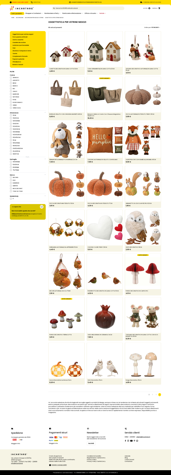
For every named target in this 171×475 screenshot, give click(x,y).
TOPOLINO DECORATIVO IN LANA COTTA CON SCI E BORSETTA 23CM (142, 335)
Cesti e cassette (18, 40)
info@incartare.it (17, 463)
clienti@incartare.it (143, 437)
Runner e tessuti (18, 64)
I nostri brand (129, 460)
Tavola (15, 53)
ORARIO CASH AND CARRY (20, 2)
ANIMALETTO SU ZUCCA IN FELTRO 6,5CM (138, 203)
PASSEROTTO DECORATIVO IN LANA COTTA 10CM (103, 291)
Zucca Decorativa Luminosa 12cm (60, 380)
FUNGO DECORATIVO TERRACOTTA (60, 335)
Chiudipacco (17, 62)
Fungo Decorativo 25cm (134, 380)
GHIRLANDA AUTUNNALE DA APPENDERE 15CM (63, 247)
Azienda (127, 456)
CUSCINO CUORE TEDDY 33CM (97, 247)
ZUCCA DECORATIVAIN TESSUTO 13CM (61, 203)
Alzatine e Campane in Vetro (22, 51)
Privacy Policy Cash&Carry (96, 461)
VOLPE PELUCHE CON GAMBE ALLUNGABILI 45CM (141, 159)
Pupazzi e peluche (18, 59)
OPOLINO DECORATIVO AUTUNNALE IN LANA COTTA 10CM (142, 69)
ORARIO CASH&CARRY (59, 465)
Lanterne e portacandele (21, 45)
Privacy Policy (91, 460)
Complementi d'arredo (20, 56)
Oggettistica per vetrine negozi (23, 34)
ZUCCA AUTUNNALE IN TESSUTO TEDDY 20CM (140, 114)
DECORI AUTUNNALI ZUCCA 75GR (59, 291)
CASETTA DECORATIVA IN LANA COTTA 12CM (63, 69)
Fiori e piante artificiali (20, 37)
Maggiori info (15, 444)
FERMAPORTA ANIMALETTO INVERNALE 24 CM (63, 159)
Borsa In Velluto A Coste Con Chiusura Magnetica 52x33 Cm (104, 115)
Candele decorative (19, 42)
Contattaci (128, 461)
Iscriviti (91, 443)
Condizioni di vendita (94, 456)
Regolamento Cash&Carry (96, 458)
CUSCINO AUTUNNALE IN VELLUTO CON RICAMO (102, 159)
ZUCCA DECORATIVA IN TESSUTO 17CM (100, 203)
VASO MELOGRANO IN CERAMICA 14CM (100, 335)
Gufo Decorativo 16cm (95, 380)
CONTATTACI (37, 2)
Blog (126, 458)
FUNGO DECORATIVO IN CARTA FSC (137, 291)
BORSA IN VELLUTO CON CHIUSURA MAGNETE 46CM (65, 114)
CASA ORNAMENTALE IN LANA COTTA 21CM (101, 69)
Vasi (14, 48)
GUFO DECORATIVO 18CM (134, 247)
